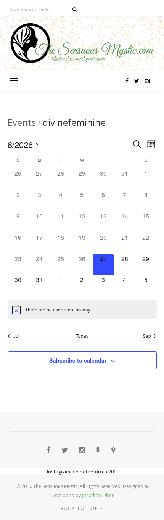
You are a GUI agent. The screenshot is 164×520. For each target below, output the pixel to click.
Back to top (80, 508)
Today (82, 336)
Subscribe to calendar (77, 360)
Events (22, 122)
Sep (147, 336)
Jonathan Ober (98, 495)
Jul (16, 336)
